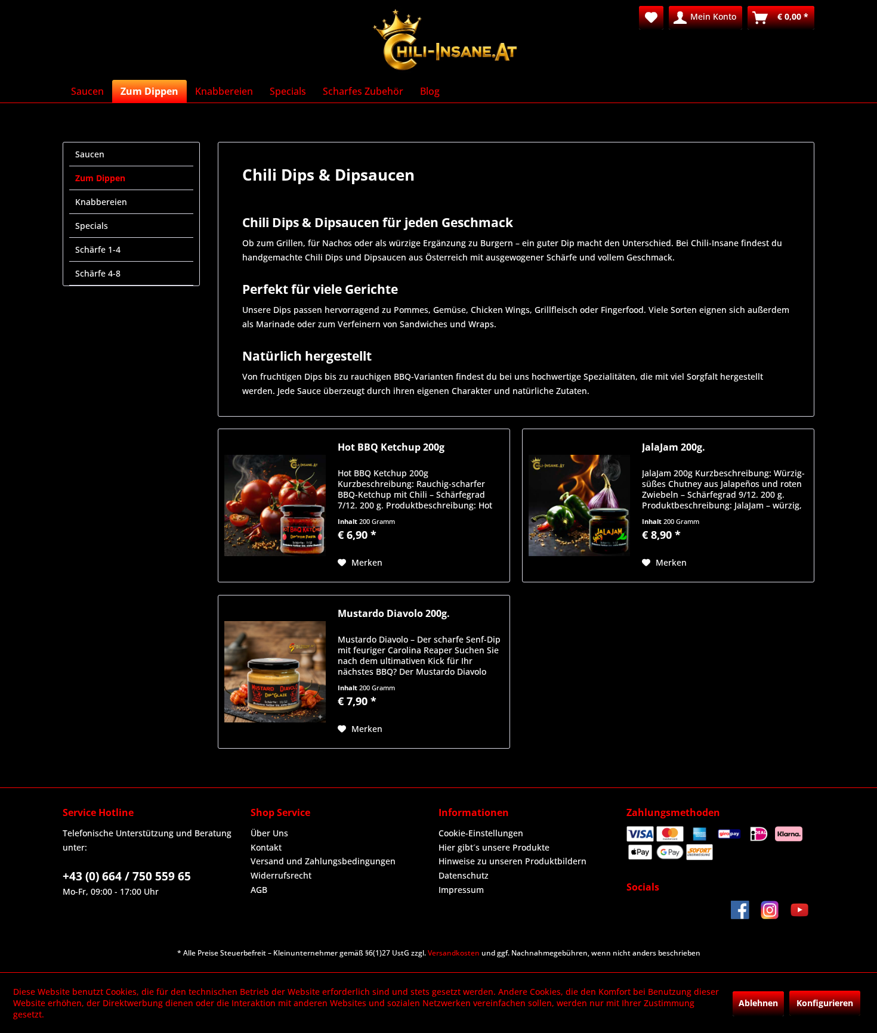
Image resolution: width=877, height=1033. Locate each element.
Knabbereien (101, 201)
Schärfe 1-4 (98, 249)
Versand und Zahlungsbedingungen (323, 861)
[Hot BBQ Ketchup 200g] (275, 505)
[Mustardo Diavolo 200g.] (275, 671)
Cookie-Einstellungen (480, 833)
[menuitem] (651, 18)
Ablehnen (758, 1003)
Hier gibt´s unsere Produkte (493, 847)
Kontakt (266, 847)
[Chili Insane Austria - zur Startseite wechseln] (446, 40)
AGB (259, 889)
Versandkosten (454, 953)
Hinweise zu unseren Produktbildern (512, 861)
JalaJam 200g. (673, 447)
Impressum (461, 889)
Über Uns (269, 833)
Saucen (89, 154)
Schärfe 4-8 (98, 273)
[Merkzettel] (651, 18)
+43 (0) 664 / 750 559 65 (127, 876)
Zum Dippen (100, 178)
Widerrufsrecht (281, 875)
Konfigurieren (824, 1003)
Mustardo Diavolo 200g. (394, 613)
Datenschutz (463, 875)
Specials (91, 225)
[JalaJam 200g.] (579, 505)
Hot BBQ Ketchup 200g (391, 447)
